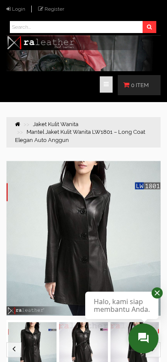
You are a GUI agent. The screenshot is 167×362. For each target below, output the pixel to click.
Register (54, 9)
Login (18, 9)
